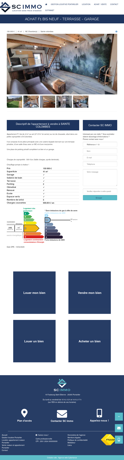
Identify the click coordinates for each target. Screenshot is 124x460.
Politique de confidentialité (78, 440)
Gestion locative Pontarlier (64, 4)
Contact (114, 4)
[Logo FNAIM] (108, 439)
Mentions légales (74, 437)
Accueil (4, 435)
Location (86, 4)
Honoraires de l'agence (76, 435)
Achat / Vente (100, 4)
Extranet (49, 10)
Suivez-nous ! (43, 435)
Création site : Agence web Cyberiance (62, 457)
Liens (70, 445)
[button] (24, 415)
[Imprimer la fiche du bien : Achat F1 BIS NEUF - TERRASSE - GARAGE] (116, 31)
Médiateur (71, 442)
